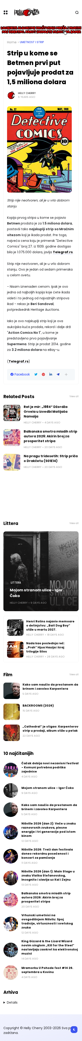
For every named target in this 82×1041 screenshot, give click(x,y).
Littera (16, 582)
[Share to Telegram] (58, 374)
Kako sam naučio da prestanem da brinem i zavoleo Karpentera (50, 687)
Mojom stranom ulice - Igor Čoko (36, 592)
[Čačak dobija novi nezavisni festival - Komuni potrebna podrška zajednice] (10, 770)
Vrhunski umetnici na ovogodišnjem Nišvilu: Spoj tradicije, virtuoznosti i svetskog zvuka (47, 921)
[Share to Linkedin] (50, 374)
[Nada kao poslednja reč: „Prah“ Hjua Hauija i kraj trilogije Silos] (15, 649)
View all (74, 396)
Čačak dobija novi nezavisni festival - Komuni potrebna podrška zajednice (50, 767)
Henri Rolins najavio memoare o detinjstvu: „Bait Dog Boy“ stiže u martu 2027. (50, 625)
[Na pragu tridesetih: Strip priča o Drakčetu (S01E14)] (11, 462)
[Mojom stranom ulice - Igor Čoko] (41, 571)
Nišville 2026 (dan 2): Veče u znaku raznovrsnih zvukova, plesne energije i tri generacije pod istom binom (48, 830)
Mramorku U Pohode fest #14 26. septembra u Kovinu (47, 970)
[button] (66, 374)
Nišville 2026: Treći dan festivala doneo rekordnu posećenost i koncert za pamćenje (47, 854)
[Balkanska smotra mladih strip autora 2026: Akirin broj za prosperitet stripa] (11, 437)
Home (12, 42)
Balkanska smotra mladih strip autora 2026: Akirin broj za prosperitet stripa (50, 436)
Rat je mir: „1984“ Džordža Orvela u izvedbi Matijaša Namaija (45, 411)
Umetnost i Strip (32, 42)
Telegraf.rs (63, 252)
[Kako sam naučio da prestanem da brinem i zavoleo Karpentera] (11, 691)
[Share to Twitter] (35, 374)
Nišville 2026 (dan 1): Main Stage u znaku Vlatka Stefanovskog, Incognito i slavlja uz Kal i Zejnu (48, 875)
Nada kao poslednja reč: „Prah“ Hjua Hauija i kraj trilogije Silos (45, 647)
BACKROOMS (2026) (38, 705)
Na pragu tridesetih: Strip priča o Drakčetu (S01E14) (51, 458)
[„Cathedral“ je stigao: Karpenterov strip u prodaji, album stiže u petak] (11, 733)
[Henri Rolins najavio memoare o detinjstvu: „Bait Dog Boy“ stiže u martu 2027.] (15, 627)
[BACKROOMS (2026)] (11, 712)
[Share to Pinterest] (43, 374)
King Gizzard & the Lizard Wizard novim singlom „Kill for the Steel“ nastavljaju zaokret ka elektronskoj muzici (49, 947)
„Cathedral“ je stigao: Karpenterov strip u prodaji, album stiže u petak (50, 729)
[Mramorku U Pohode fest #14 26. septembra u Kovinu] (10, 972)
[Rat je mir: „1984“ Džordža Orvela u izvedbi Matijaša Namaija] (11, 412)
